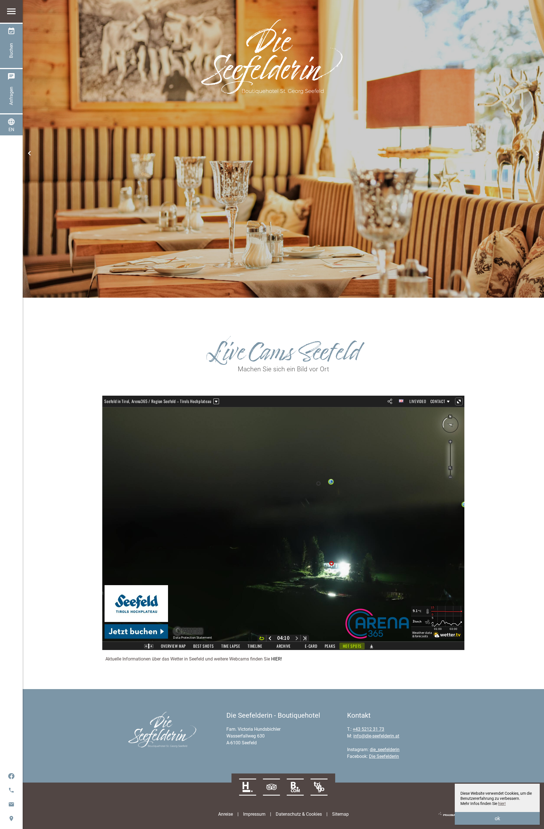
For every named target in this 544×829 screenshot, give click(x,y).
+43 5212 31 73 (368, 729)
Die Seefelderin (384, 756)
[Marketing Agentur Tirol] (450, 814)
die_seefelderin (385, 749)
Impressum (254, 814)
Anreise (225, 814)
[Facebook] (11, 776)
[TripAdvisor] (271, 787)
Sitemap (340, 814)
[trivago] (319, 787)
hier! (502, 803)
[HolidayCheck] (247, 787)
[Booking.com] (295, 787)
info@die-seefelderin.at (376, 736)
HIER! (276, 659)
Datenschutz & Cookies (299, 814)
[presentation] (29, 153)
